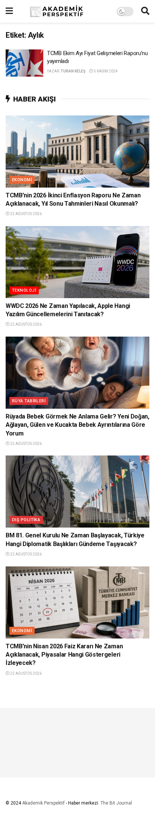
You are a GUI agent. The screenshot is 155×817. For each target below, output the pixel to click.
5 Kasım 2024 (105, 71)
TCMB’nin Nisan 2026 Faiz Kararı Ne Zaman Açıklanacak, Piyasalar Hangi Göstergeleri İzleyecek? (64, 655)
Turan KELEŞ (73, 71)
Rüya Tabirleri (29, 400)
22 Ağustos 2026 (25, 214)
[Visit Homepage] (65, 11)
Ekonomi (22, 179)
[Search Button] (145, 11)
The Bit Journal (116, 803)
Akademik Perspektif (43, 803)
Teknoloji (24, 290)
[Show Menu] (9, 11)
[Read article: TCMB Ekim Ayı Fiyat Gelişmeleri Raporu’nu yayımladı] (24, 63)
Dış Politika (26, 519)
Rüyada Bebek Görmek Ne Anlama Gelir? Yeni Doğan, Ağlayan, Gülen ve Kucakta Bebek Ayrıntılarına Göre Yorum (77, 425)
